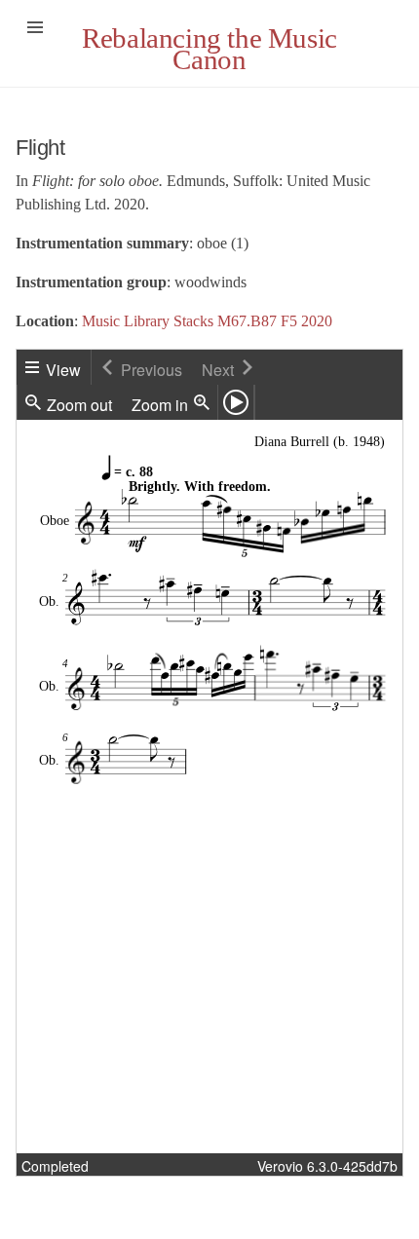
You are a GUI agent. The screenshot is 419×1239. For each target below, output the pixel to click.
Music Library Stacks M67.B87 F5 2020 (207, 321)
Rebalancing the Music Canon (209, 48)
